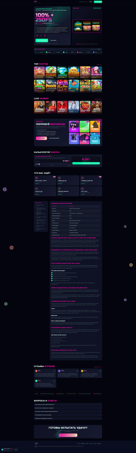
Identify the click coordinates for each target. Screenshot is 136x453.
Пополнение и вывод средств (40, 226)
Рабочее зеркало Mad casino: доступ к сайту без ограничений (41, 208)
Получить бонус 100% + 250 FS (68, 435)
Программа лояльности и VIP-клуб (40, 229)
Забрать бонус (41, 40)
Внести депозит (86, 163)
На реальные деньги (54, 138)
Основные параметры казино (40, 205)
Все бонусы (53, 40)
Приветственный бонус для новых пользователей (41, 220)
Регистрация (98, 1)
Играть (16, 449)
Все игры (99, 64)
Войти (90, 1)
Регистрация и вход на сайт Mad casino (41, 217)
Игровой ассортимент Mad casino (41, 223)
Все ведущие (98, 99)
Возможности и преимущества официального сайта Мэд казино (40, 213)
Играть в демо (41, 138)
